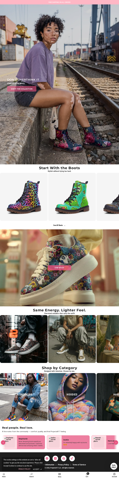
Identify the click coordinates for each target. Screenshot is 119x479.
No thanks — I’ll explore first (59, 261)
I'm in (59, 254)
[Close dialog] (74, 215)
